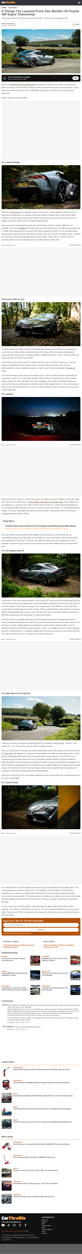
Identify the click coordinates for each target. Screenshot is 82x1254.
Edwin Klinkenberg (8, 23)
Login (43, 1231)
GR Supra (14, 212)
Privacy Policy (36, 933)
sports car (71, 368)
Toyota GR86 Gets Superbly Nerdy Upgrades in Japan (15, 974)
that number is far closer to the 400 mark (46, 502)
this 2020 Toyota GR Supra (23, 85)
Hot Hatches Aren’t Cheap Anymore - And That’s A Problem (35, 1183)
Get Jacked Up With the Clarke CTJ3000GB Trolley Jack (34, 1157)
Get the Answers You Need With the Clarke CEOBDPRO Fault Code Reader (41, 1144)
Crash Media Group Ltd (14, 1231)
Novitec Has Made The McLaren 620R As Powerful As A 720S (59, 946)
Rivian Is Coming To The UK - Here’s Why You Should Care (35, 1170)
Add (75, 78)
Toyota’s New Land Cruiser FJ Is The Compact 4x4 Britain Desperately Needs (40, 526)
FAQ (43, 1223)
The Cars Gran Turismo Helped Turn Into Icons (13, 959)
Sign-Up (44, 1233)
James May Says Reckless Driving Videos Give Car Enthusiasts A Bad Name (42, 1109)
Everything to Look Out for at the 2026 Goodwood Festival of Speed (15, 989)
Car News (12, 8)
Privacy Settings (47, 1229)
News (4, 971)
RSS (43, 1227)
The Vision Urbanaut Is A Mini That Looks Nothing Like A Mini (18, 946)
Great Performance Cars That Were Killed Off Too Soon (34, 1196)
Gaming (4, 956)
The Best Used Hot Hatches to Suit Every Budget (55, 989)
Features (45, 956)
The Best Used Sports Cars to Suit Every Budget (55, 974)
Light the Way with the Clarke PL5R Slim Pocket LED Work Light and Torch (41, 1069)
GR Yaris (8, 753)
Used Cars (46, 971)
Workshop (17, 1067)
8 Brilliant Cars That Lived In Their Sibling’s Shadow (54, 959)
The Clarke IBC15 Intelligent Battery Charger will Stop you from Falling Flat (41, 1082)
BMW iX (23, 228)
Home (4, 8)
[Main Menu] (79, 3)
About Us (45, 1220)
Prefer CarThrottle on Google (19, 77)
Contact (44, 1222)
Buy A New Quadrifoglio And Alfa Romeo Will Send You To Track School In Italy (43, 1096)
